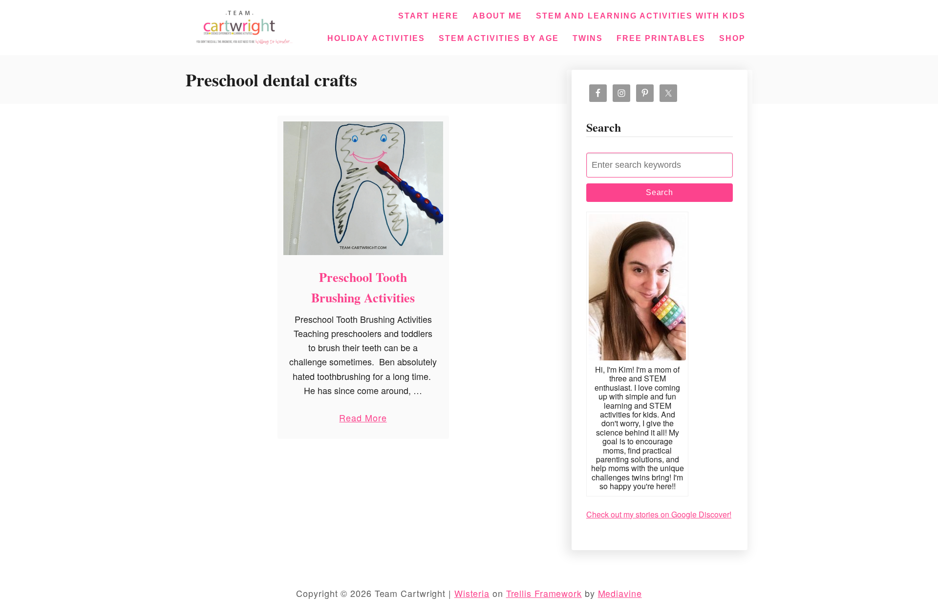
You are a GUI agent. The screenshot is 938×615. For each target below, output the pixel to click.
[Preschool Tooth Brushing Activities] (363, 188)
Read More (362, 419)
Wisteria (472, 593)
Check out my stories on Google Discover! (658, 514)
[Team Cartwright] (242, 26)
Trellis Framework (544, 593)
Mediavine (620, 593)
